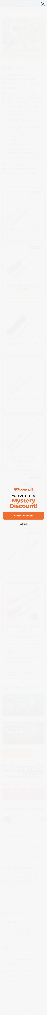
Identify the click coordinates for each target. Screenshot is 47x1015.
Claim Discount (23, 515)
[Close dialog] (43, 4)
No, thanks (23, 524)
